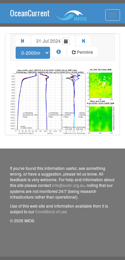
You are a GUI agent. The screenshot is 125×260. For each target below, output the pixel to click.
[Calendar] (66, 41)
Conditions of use (51, 211)
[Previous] (23, 41)
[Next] (83, 41)
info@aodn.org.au (68, 185)
